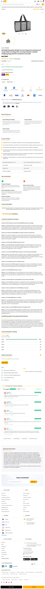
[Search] (43, 4)
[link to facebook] (22, 34)
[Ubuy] (5, 1)
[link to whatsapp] (19, 34)
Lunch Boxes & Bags (38, 7)
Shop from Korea (39, 572)
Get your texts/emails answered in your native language (34, 545)
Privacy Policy (14, 579)
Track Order (4, 503)
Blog (24, 509)
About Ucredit (26, 503)
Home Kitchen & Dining (17, 7)
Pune (2, 556)
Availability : (4, 61)
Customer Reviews (27, 497)
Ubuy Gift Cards (26, 505)
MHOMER (3, 9)
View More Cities (5, 558)
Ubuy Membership (5, 511)
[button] (35, 1)
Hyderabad (3, 552)
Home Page (3, 7)
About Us (3, 493)
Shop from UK (12, 572)
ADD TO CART (11, 587)
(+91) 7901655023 (28, 550)
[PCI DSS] (4, 566)
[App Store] (26, 559)
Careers (25, 507)
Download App (26, 493)
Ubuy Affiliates (26, 511)
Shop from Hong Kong (29, 572)
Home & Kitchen (10, 7)
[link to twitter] (25, 34)
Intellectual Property (5, 499)
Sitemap (3, 501)
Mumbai (3, 542)
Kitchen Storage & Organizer (28, 7)
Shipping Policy (4, 507)
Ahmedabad (4, 554)
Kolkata (3, 548)
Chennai (3, 550)
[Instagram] (5, 582)
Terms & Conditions (6, 579)
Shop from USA (5, 572)
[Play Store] (34, 559)
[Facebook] (2, 582)
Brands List (25, 495)
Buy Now (17, 103)
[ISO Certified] (13, 566)
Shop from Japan (20, 572)
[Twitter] (9, 582)
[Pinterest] (12, 582)
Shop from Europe (22, 574)
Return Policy (26, 499)
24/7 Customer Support (32, 543)
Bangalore (3, 546)
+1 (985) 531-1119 (28, 553)
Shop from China (5, 574)
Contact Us (3, 495)
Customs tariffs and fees (6, 505)
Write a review (4, 362)
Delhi (2, 544)
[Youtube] (7, 582)
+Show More (4, 535)
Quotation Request (5, 497)
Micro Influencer (4, 509)
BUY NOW (33, 587)
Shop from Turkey (14, 574)
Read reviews (38, 389)
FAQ (24, 501)
